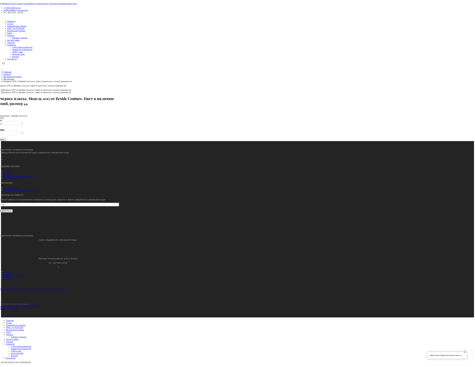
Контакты (12, 59)
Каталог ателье (19, 38)
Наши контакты (11, 188)
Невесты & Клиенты (22, 49)
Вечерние (8, 79)
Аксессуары (13, 40)
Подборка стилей (12, 178)
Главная (11, 21)
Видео (15, 57)
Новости (11, 45)
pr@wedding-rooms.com (15, 10)
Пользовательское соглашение (19, 176)
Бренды (7, 173)
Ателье (10, 35)
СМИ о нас (17, 52)
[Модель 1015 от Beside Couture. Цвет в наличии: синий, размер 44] (36, 90)
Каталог (7, 74)
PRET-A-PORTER (15, 28)
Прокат (11, 42)
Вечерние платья (16, 31)
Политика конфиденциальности (20, 190)
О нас (10, 24)
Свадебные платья (16, 26)
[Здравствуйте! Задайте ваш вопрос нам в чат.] (468, 355)
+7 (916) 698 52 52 (12, 8)
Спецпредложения (22, 47)
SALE (9, 33)
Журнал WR (18, 54)
